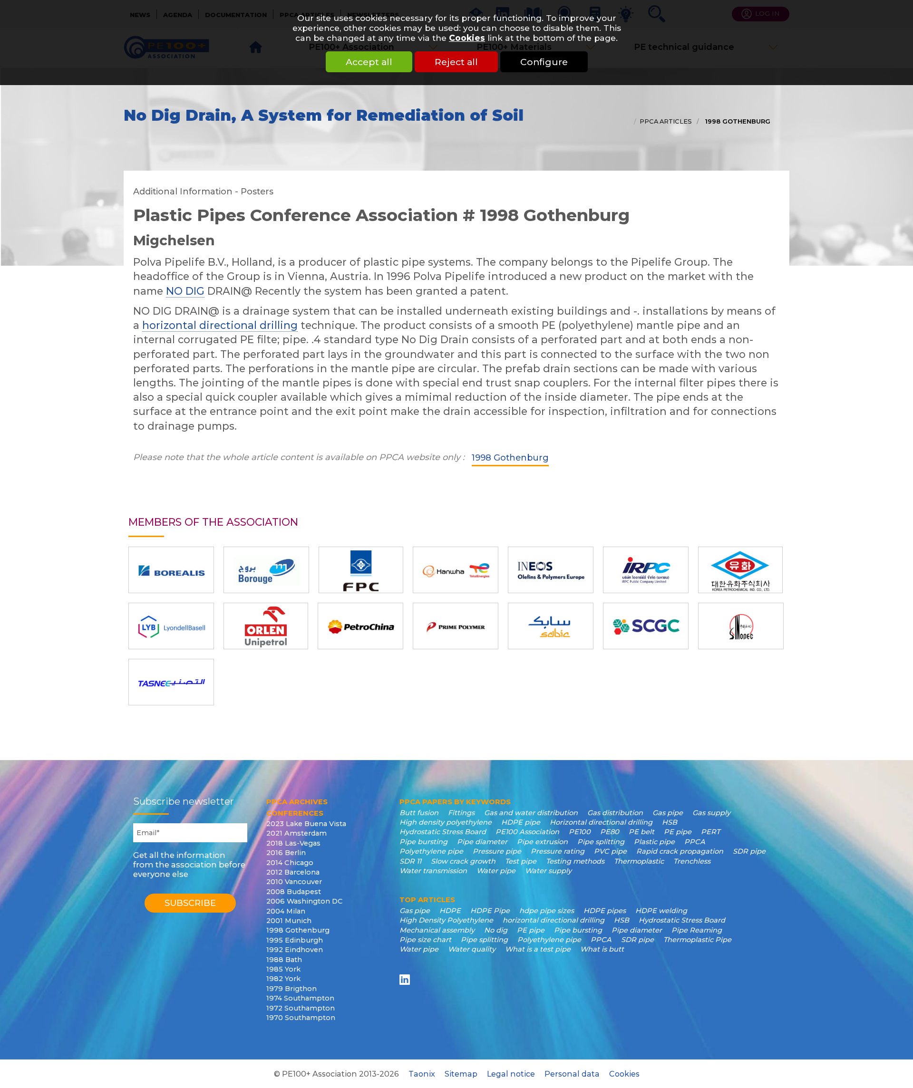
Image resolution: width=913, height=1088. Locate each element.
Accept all (369, 61)
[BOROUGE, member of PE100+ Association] (266, 570)
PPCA (694, 842)
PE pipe (677, 832)
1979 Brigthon (291, 988)
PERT (710, 832)
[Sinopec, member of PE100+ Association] (741, 626)
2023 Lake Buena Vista (306, 823)
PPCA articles (666, 121)
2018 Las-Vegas (293, 843)
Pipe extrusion (542, 842)
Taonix (421, 1073)
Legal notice (511, 1073)
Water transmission (433, 871)
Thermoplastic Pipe (697, 939)
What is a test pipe (538, 949)
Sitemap (461, 1073)
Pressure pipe (497, 851)
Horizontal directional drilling (601, 822)
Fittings (461, 813)
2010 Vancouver (294, 881)
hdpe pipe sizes (546, 910)
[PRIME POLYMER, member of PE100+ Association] (455, 626)
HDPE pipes (604, 910)
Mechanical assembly (437, 930)
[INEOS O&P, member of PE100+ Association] (550, 570)
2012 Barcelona (293, 872)
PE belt (641, 832)
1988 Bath (284, 959)
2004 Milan (285, 911)
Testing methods (575, 861)
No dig (495, 930)
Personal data (572, 1073)
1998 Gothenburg (736, 121)
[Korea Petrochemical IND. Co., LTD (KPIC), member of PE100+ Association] (740, 570)
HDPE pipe (520, 822)
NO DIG (185, 291)
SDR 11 (410, 861)
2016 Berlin (286, 852)
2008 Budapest (293, 891)
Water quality (471, 949)
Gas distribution (615, 813)
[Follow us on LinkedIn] (406, 979)
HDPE (450, 910)
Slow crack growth (463, 861)
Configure (544, 61)
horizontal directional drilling (220, 325)
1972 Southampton (300, 1008)
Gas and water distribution (531, 813)
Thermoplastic (639, 861)
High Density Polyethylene (446, 920)
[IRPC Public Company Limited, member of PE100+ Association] (646, 570)
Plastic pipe (654, 842)
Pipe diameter (482, 842)
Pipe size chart (425, 939)
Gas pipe (667, 813)
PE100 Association (527, 832)
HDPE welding (661, 910)
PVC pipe (610, 851)
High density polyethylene (445, 822)
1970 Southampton (300, 1017)
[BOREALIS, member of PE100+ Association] (171, 570)
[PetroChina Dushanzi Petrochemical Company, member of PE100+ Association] (360, 626)
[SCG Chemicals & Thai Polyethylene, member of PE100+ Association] (646, 626)
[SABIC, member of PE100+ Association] (550, 626)
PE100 (580, 832)
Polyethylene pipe (431, 851)
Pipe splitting (600, 842)
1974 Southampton (300, 998)
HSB (669, 822)
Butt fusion (418, 813)
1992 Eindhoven (294, 949)
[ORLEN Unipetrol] (265, 626)
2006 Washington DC (304, 901)
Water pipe (495, 871)
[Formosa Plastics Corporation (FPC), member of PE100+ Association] (361, 570)
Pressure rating (557, 851)
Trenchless (691, 861)
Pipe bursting (423, 842)
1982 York (283, 978)
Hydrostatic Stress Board (442, 832)
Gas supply (711, 813)
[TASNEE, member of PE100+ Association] (171, 682)
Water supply (548, 871)
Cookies (467, 38)
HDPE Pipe (490, 910)
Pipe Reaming (696, 930)
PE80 (609, 832)
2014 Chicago (289, 862)
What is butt (602, 949)
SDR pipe (749, 851)
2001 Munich (288, 920)
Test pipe (520, 861)
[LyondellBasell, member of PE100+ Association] (171, 626)
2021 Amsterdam (296, 833)
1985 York (283, 969)
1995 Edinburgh (294, 940)
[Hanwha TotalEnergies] (455, 570)
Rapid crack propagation (679, 851)
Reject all (456, 61)
